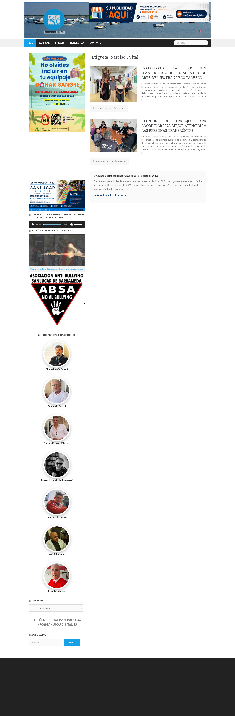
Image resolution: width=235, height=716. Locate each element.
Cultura (121, 108)
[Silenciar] (71, 224)
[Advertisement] (57, 156)
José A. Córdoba (56, 553)
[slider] (78, 224)
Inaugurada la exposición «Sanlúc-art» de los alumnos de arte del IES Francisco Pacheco (173, 73)
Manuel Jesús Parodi (57, 369)
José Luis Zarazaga (57, 517)
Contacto (95, 42)
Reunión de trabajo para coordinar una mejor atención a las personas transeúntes (173, 126)
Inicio (30, 42)
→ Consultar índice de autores (110, 195)
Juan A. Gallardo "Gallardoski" (57, 480)
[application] (57, 224)
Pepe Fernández (57, 591)
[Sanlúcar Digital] (54, 19)
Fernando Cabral (57, 406)
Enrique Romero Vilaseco (56, 443)
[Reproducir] (33, 224)
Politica (121, 161)
